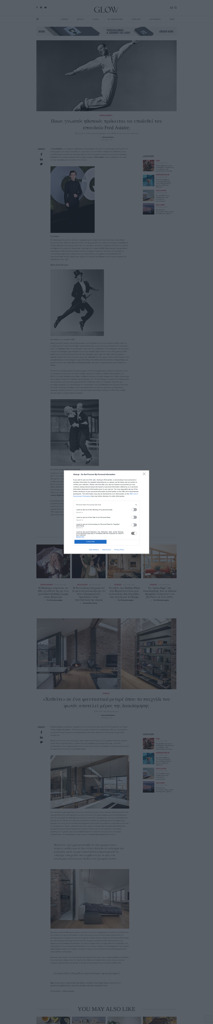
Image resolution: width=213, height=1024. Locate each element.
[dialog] (106, 512)
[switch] (134, 509)
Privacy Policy (119, 550)
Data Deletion (94, 550)
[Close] (145, 474)
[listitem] (106, 505)
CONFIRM (90, 542)
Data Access (106, 550)
